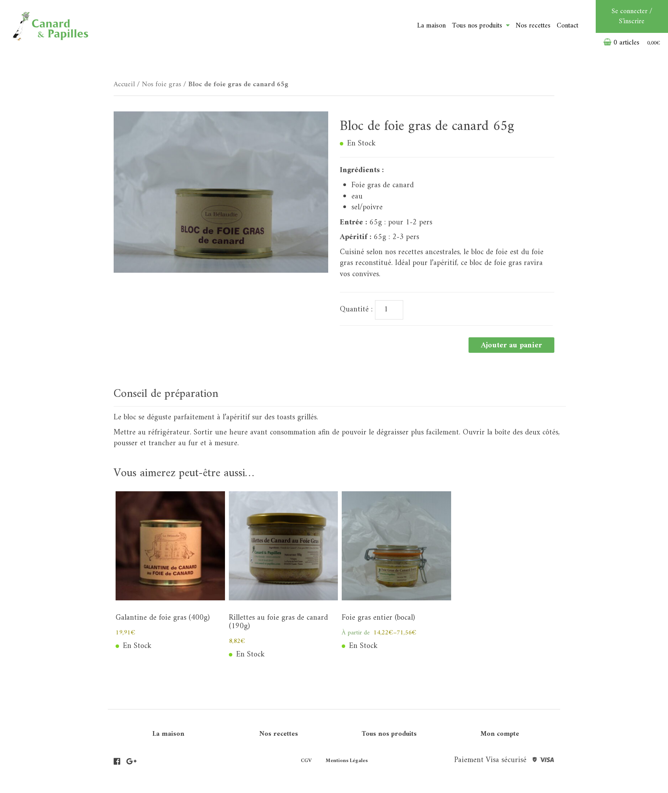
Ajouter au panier (511, 345)
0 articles (636, 43)
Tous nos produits (389, 734)
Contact (567, 26)
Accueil (124, 84)
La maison (431, 26)
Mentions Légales (346, 761)
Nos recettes (533, 26)
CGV (306, 761)
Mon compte (500, 734)
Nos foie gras (161, 84)
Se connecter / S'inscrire (632, 16)
